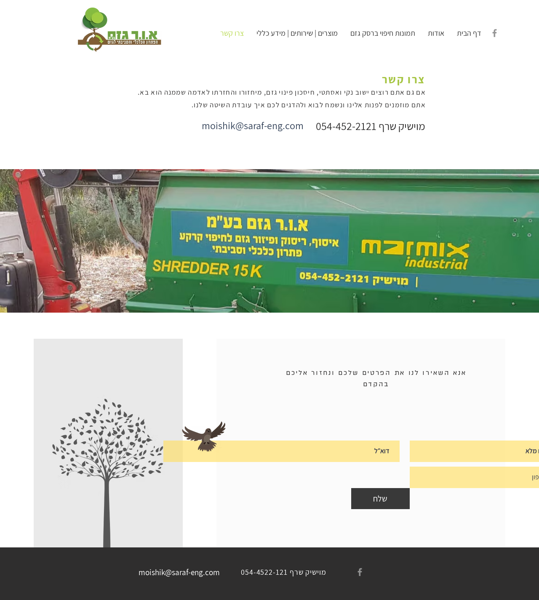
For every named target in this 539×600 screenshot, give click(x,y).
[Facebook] (494, 33)
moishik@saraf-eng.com (253, 125)
